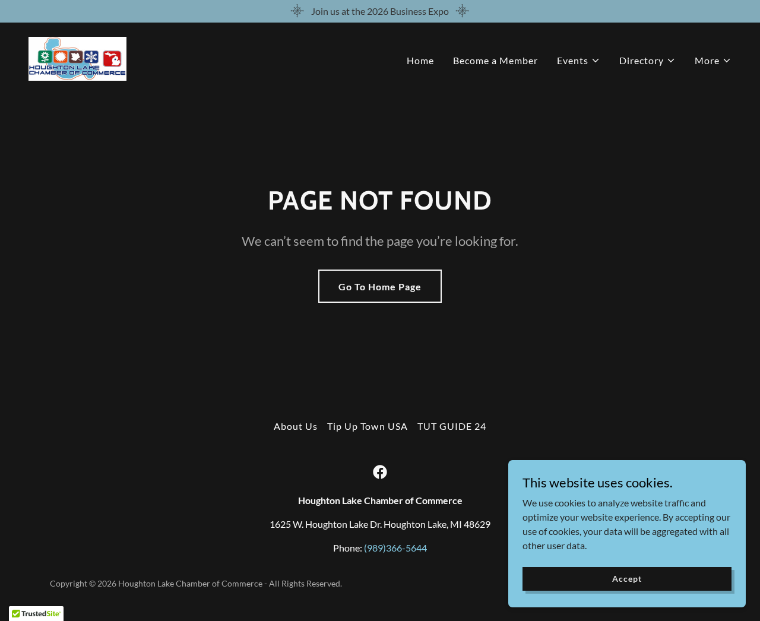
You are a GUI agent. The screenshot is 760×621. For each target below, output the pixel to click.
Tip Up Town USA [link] (367, 426)
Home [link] (420, 60)
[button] (578, 60)
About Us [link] (296, 426)
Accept (626, 579)
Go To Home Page (380, 286)
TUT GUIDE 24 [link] (451, 426)
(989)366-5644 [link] (395, 547)
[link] (77, 57)
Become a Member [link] (495, 60)
